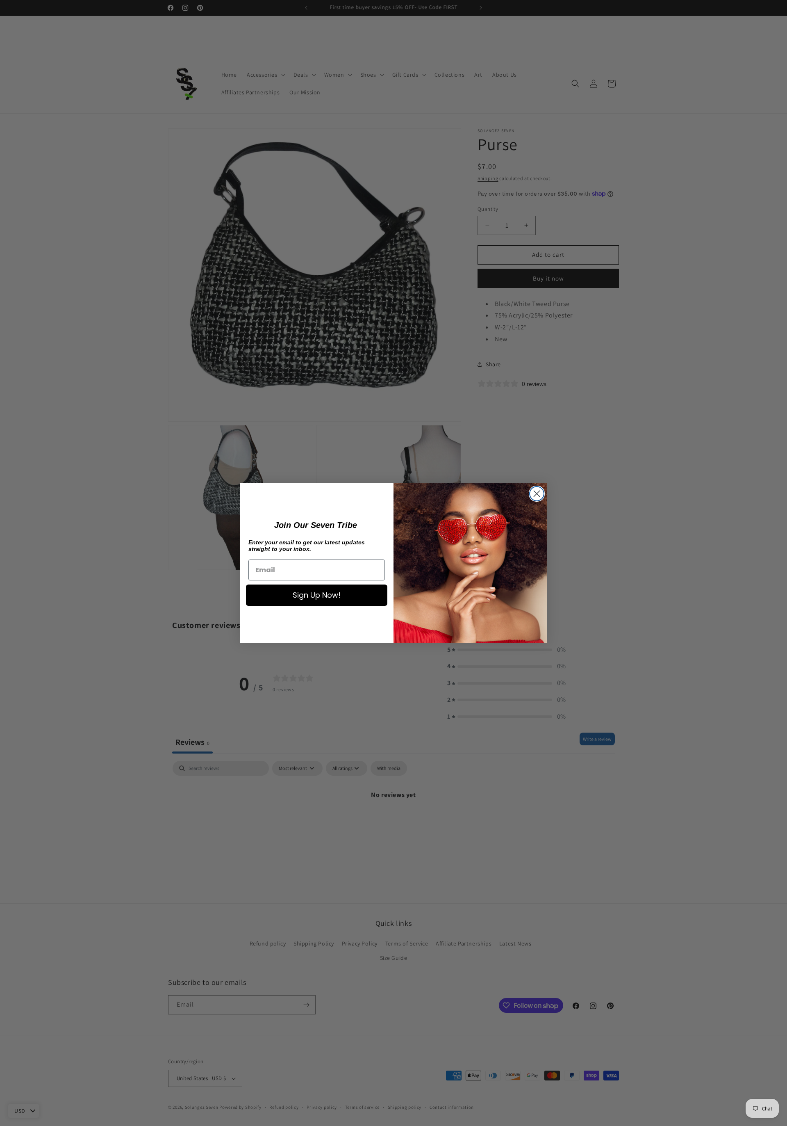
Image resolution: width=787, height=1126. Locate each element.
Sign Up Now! (317, 595)
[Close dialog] (537, 493)
